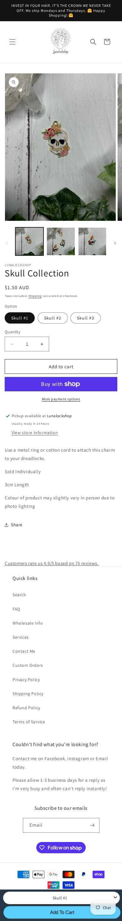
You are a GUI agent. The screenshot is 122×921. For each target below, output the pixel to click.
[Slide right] (115, 243)
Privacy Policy (26, 679)
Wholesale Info (28, 623)
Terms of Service (29, 722)
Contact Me (24, 651)
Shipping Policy (28, 693)
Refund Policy (26, 708)
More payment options (61, 399)
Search (19, 594)
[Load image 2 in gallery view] (61, 241)
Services (21, 637)
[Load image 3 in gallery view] (92, 241)
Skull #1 (19, 318)
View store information (35, 432)
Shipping (35, 296)
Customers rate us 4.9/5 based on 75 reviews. (52, 563)
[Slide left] (7, 243)
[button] (12, 42)
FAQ (16, 609)
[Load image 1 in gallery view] (29, 241)
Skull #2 (52, 318)
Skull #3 (85, 318)
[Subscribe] (92, 825)
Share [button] (17, 524)
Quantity (12, 331)
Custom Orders (28, 665)
